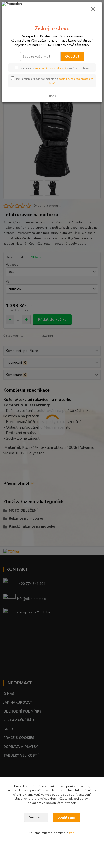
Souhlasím (66, 817)
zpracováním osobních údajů (50, 68)
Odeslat (72, 56)
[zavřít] (93, 9)
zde (72, 833)
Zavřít (52, 96)
